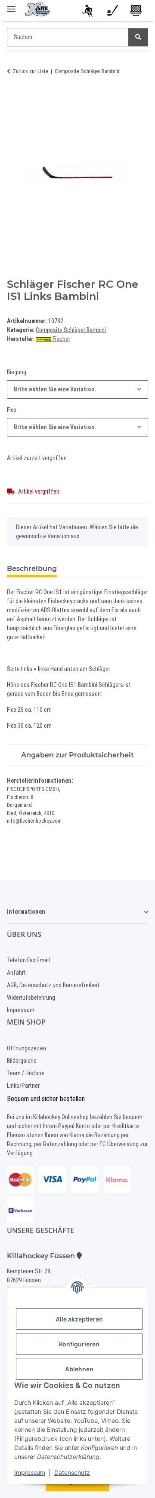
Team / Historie (25, 1073)
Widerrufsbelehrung (31, 997)
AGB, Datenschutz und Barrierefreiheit (53, 985)
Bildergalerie (22, 1060)
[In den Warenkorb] (14, 97)
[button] (88, 12)
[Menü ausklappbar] (11, 5)
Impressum (29, 1472)
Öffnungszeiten (26, 1048)
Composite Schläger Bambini (71, 329)
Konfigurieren (79, 1344)
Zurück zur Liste (30, 71)
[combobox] (77, 389)
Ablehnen (79, 1369)
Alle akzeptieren (79, 1319)
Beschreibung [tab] (32, 568)
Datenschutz (72, 1472)
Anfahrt (16, 972)
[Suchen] (138, 37)
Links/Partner (23, 1085)
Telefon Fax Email (28, 960)
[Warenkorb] (136, 12)
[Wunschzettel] (112, 12)
